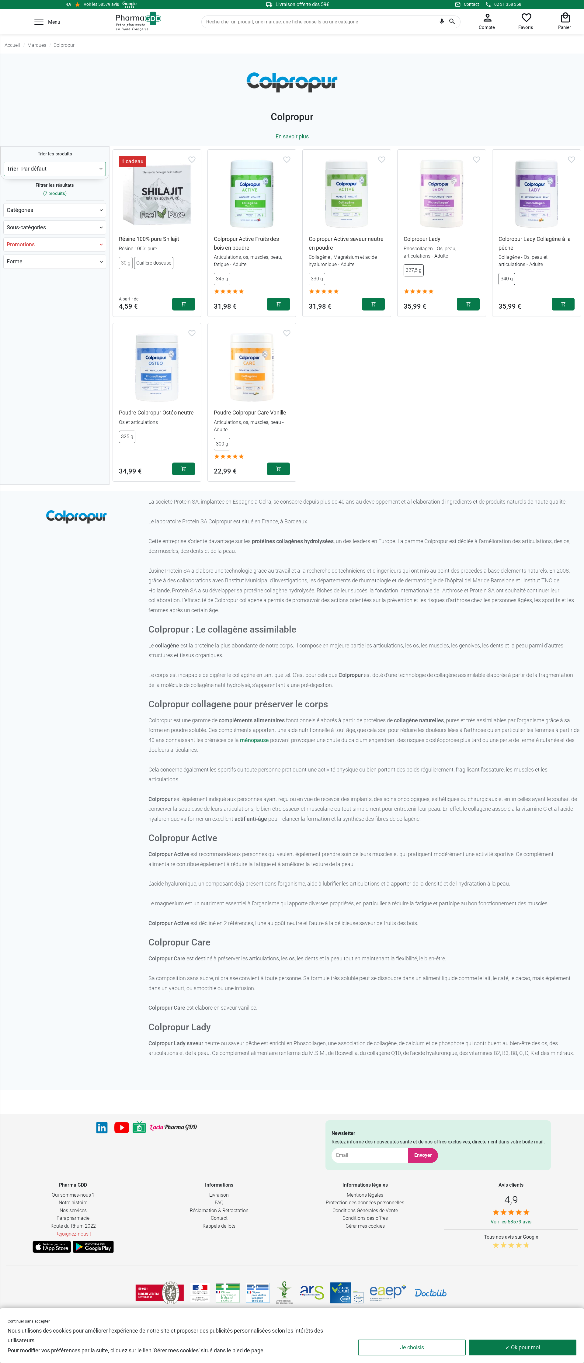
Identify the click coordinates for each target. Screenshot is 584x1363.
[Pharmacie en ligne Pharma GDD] (136, 21)
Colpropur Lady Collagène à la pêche (535, 243)
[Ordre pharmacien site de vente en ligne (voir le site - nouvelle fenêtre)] (228, 1292)
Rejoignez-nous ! (73, 1234)
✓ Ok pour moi (522, 1347)
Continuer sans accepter (29, 1321)
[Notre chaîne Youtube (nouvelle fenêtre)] (121, 1127)
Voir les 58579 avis (101, 4)
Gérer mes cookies (365, 1226)
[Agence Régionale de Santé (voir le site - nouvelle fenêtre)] (312, 1293)
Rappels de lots (219, 1226)
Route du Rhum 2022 (73, 1226)
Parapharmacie (73, 1218)
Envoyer (423, 1155)
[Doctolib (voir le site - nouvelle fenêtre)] (430, 1293)
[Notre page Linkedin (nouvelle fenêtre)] (102, 1127)
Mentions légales (365, 1195)
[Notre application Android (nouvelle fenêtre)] (93, 1247)
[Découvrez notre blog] (173, 1127)
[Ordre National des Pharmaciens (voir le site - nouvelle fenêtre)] (285, 1293)
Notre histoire (73, 1202)
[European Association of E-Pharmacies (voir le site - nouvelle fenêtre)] (388, 1293)
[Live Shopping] (139, 1127)
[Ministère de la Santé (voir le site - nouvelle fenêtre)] (200, 1293)
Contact (471, 4)
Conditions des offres (365, 1218)
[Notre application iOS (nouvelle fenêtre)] (52, 1247)
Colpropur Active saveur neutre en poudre (346, 243)
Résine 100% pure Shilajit (149, 239)
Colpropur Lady (422, 239)
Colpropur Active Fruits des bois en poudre (246, 243)
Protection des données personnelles (365, 1202)
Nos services (73, 1210)
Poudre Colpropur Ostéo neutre (156, 412)
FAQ (219, 1202)
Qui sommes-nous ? (73, 1195)
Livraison (219, 1195)
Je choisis (412, 1347)
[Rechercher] (452, 22)
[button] (38, 21)
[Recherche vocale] (441, 23)
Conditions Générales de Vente (365, 1210)
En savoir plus (292, 136)
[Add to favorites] (191, 159)
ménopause (254, 740)
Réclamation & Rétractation (219, 1210)
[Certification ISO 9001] (159, 1292)
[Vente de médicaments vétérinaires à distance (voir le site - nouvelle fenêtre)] (257, 1293)
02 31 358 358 (507, 4)
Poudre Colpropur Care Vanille (250, 412)
